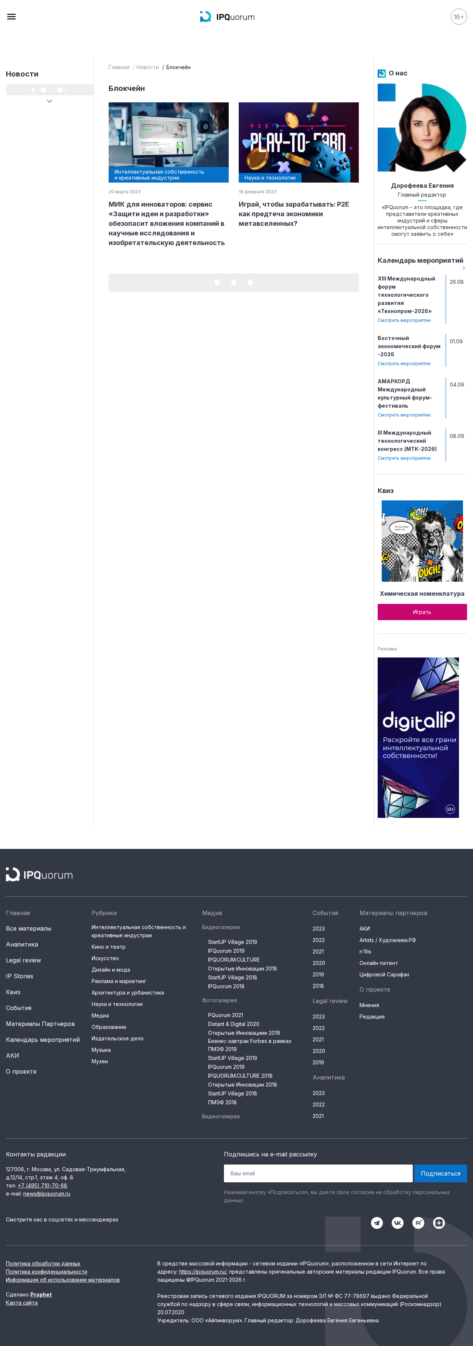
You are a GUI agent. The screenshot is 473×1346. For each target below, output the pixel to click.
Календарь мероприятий (420, 260)
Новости (148, 67)
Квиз (386, 490)
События (18, 1008)
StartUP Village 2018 (232, 977)
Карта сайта (22, 1302)
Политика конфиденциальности (46, 1271)
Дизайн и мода (111, 969)
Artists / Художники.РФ (388, 940)
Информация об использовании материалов (63, 1280)
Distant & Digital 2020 (233, 1024)
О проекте (21, 1071)
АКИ (12, 1055)
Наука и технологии (117, 1004)
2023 (319, 928)
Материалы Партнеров (40, 1023)
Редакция (372, 1016)
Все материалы (28, 928)
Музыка (101, 1050)
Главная (119, 67)
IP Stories (19, 976)
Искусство (105, 958)
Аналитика (22, 944)
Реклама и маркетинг (119, 981)
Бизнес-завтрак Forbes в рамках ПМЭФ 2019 (250, 1045)
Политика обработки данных (43, 1263)
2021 (318, 951)
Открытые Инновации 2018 (242, 968)
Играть (422, 612)
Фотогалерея (219, 1000)
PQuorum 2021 (225, 1015)
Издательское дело (118, 1038)
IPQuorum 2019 (226, 951)
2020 (319, 963)
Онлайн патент (379, 963)
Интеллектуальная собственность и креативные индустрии (139, 931)
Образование (109, 1027)
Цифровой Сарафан (384, 974)
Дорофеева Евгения (422, 185)
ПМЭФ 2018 (222, 1102)
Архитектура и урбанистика (128, 992)
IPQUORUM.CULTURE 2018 (240, 1076)
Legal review (23, 960)
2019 (318, 974)
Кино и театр (109, 947)
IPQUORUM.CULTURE (234, 959)
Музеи (100, 1061)
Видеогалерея (221, 927)
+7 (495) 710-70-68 (42, 1185)
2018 (318, 986)
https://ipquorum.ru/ (202, 1271)
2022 (319, 940)
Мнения (369, 1005)
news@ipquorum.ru (46, 1193)
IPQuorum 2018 (226, 986)
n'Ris (365, 951)
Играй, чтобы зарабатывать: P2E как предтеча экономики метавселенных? (294, 213)
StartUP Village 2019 (232, 942)
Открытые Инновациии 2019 (244, 1033)
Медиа (100, 1015)
